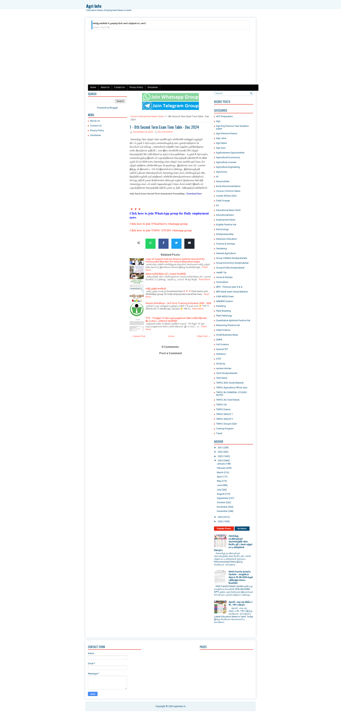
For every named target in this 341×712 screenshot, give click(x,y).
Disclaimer (153, 87)
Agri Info (93, 6)
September (222, 498)
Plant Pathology (224, 315)
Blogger (114, 107)
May (219, 481)
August (220, 494)
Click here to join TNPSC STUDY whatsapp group (161, 230)
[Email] (189, 243)
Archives (242, 528)
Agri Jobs (221, 138)
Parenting (221, 306)
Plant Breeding (223, 310)
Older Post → (203, 336)
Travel (219, 433)
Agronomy (221, 171)
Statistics (221, 354)
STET (218, 358)
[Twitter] (176, 243)
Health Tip (221, 272)
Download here (194, 193)
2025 (220, 517)
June (219, 485)
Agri (218, 121)
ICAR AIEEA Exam (225, 296)
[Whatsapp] (150, 243)
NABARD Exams (224, 301)
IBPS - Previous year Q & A (229, 287)
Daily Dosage (223, 200)
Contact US (96, 125)
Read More (204, 279)
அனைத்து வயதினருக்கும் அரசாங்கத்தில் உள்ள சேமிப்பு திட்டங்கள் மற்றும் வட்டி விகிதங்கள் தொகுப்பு (233, 542)
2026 (220, 521)
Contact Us (119, 87)
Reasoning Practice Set (228, 325)
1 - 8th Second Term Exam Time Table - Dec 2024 (164, 127)
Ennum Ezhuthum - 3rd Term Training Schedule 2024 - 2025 (178, 303)
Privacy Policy (136, 87)
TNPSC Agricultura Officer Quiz (231, 387)
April (219, 476)
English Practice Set (226, 224)
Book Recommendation (228, 186)
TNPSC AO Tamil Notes (227, 399)
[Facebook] (163, 243)
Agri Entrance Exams (226, 133)
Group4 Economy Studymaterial (232, 263)
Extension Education (226, 239)
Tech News (221, 378)
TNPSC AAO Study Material (229, 382)
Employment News (225, 219)
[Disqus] (170, 484)
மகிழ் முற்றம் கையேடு (156, 288)
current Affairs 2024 (226, 195)
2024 (220, 460)
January (221, 463)
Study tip (220, 363)
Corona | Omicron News (228, 191)
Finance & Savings (225, 243)
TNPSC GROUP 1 (224, 414)
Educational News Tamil (151, 116)
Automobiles (222, 181)
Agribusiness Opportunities (230, 152)
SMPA (219, 339)
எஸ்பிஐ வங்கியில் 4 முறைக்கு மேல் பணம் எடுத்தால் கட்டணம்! (119, 23)
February (221, 468)
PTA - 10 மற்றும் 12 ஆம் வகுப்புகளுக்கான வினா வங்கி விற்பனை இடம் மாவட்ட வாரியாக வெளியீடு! (176, 319)
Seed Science (223, 330)
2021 (220, 447)
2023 (220, 456)
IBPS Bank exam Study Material (232, 291)
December (222, 511)
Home (93, 87)
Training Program (225, 428)
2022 (220, 451)
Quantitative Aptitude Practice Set (233, 320)
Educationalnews (225, 215)
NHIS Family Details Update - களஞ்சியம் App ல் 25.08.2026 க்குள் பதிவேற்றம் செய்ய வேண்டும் (241, 577)
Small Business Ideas (227, 334)
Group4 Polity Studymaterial (230, 267)
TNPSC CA (221, 404)
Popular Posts (224, 528)
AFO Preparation (224, 116)
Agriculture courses (226, 162)
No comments (165, 132)
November (222, 507)
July (219, 489)
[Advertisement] (170, 58)
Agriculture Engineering (228, 167)
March (220, 472)
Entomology (222, 229)
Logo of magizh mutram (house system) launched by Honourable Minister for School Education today (175, 260)
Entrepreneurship (225, 234)
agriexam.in (180, 706)
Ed (217, 205)
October (221, 502)
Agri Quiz (221, 147)
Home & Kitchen (224, 277)
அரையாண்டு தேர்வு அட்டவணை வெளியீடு (166, 273)
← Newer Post (138, 336)
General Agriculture (226, 253)
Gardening (221, 248)
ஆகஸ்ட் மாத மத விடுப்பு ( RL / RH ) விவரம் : (241, 603)
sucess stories (223, 368)
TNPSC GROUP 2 (224, 419)
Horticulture (222, 282)
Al (217, 176)
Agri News (221, 143)
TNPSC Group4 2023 (226, 423)
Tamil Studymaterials (226, 373)
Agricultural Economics (228, 157)
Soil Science (222, 344)
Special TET (222, 349)
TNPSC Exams (223, 409)
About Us (105, 87)
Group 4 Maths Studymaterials (231, 258)
